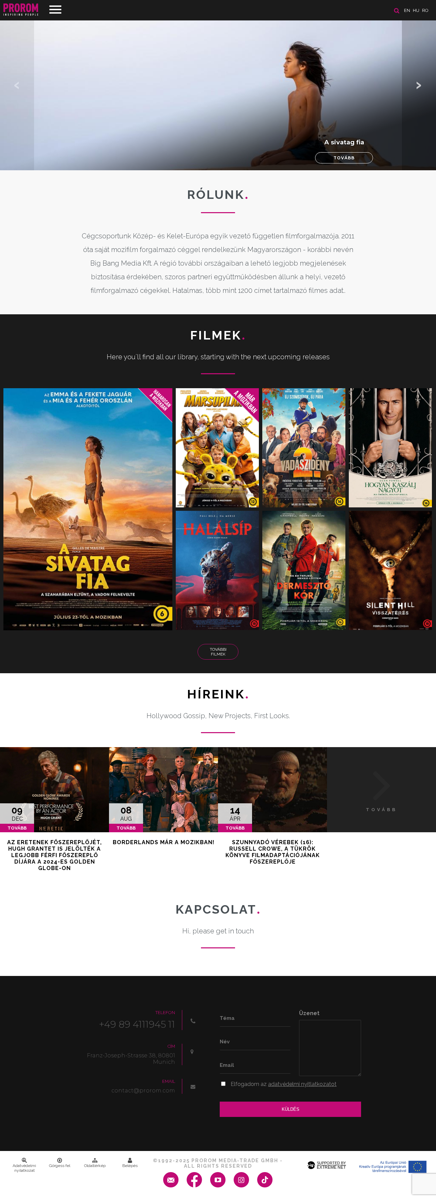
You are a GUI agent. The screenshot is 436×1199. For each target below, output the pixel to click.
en (407, 10)
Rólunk (218, 194)
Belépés (130, 1165)
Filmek (218, 335)
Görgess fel (59, 1165)
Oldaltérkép (95, 1165)
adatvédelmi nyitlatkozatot (302, 1084)
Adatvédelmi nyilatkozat (24, 1168)
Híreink (218, 694)
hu (416, 10)
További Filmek (218, 652)
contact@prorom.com (143, 1090)
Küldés (290, 1109)
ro (425, 10)
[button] (419, 85)
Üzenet (309, 1013)
